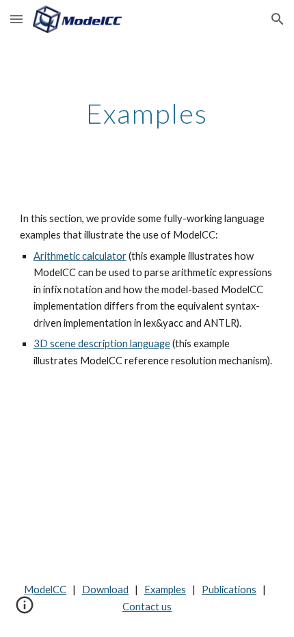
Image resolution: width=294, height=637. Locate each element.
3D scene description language (102, 343)
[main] (147, 113)
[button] (16, 19)
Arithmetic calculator (80, 256)
